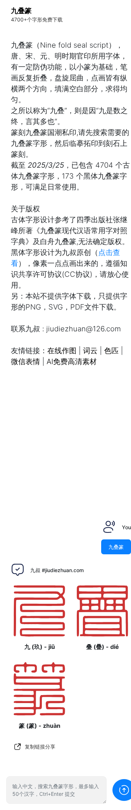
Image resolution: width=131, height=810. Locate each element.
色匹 (111, 350)
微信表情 (25, 361)
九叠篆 (21, 11)
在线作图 (61, 350)
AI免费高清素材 (72, 361)
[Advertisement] (65, 438)
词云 (90, 350)
